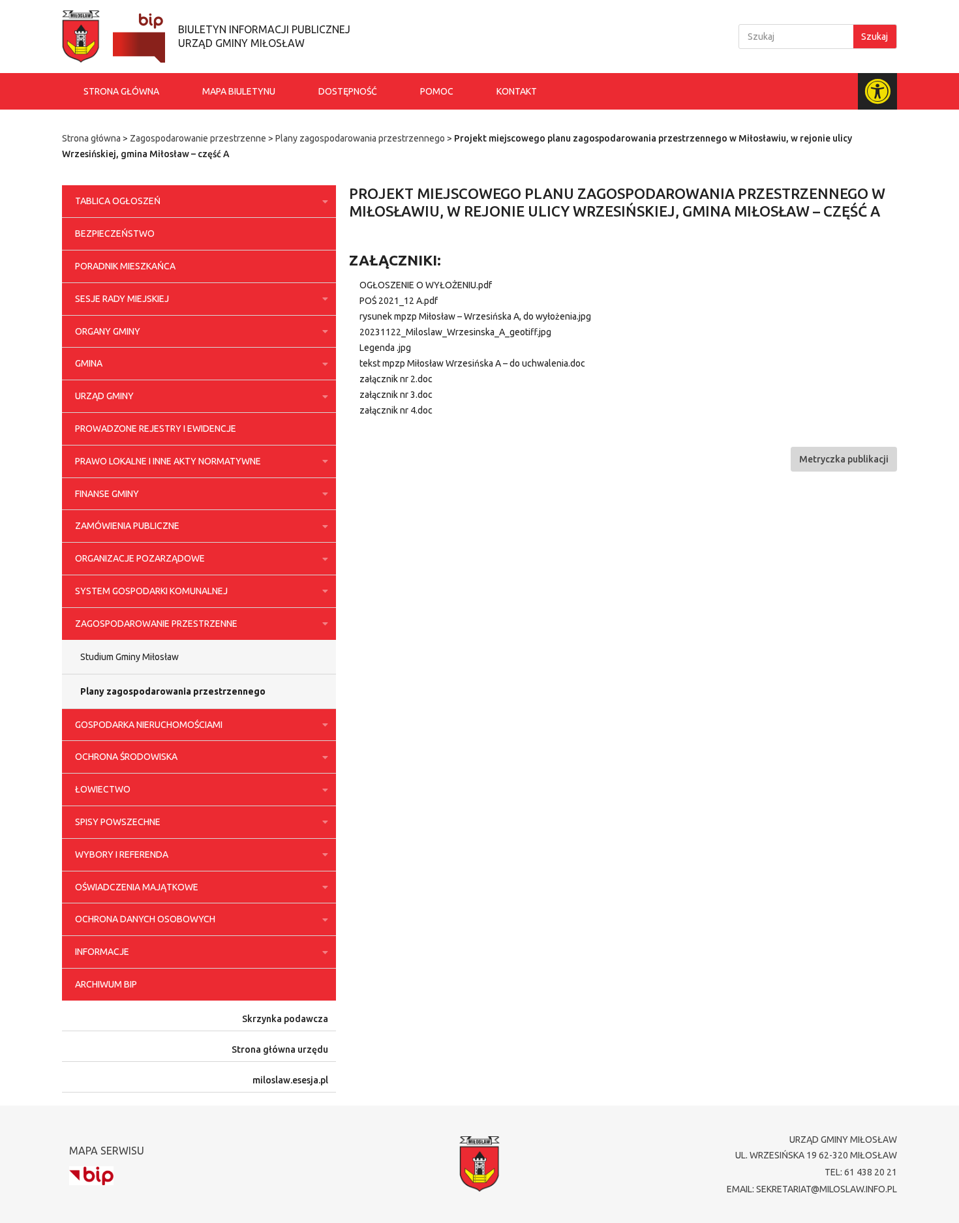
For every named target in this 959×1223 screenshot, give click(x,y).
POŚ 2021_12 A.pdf (398, 300)
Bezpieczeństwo (115, 233)
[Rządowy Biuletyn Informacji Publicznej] (91, 1175)
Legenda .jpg (385, 347)
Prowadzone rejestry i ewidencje (155, 428)
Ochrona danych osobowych (145, 919)
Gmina (88, 363)
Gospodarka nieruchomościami (148, 724)
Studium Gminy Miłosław (129, 657)
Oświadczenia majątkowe (136, 887)
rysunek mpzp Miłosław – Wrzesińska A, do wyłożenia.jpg (475, 316)
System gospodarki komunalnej (151, 591)
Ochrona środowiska (126, 756)
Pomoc (436, 91)
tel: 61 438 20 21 (861, 1172)
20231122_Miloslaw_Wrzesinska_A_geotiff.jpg (455, 332)
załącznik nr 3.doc (396, 394)
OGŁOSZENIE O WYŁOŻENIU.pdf (425, 285)
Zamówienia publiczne (127, 526)
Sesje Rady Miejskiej (122, 299)
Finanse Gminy (107, 494)
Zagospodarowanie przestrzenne (198, 138)
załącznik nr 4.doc (396, 410)
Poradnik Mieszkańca (125, 266)
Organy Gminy (107, 331)
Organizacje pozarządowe (140, 558)
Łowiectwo (102, 789)
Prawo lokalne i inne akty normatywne (168, 461)
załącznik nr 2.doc (396, 379)
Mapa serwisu (106, 1150)
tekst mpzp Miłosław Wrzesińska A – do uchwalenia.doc (472, 363)
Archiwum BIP (106, 984)
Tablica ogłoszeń (117, 201)
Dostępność (347, 91)
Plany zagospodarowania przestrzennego (360, 138)
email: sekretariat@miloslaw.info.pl (812, 1189)
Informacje (102, 951)
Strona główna (121, 91)
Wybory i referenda (121, 854)
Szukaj (874, 36)
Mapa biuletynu (238, 91)
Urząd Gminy (104, 396)
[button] (844, 459)
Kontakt (516, 91)
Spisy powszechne (117, 822)
